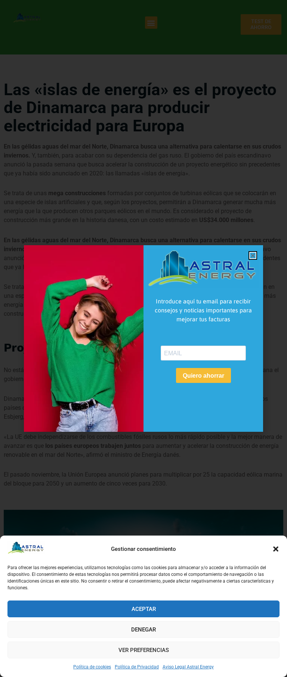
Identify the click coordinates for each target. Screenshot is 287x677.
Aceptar (144, 609)
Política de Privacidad (137, 667)
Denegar (143, 629)
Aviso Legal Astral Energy (188, 667)
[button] (276, 549)
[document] (143, 338)
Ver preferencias (143, 650)
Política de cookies (92, 667)
